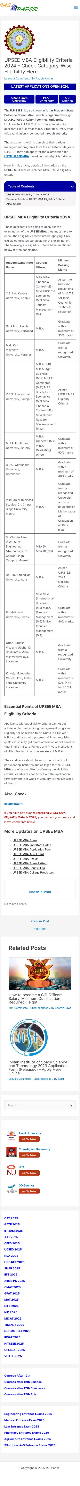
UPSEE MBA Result (25, 858)
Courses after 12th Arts (20, 1394)
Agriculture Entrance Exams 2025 (27, 1439)
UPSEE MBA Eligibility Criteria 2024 (27, 194)
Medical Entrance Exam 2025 (24, 1420)
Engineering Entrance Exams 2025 (28, 1414)
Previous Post (40, 921)
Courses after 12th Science (23, 1382)
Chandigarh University (19, 99)
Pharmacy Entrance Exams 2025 (26, 1432)
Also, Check (13, 204)
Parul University (47, 99)
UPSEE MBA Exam (25, 840)
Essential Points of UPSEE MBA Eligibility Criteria (35, 199)
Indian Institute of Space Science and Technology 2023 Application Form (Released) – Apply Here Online (38, 1067)
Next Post (39, 929)
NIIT (21, 1167)
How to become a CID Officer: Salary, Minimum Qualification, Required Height (35, 998)
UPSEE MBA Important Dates (32, 845)
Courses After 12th (17, 1375)
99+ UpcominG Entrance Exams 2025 (30, 1445)
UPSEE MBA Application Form (32, 849)
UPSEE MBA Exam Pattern (30, 863)
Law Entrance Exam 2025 (21, 1426)
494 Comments (18, 1007)
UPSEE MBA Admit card (28, 854)
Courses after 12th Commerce (24, 1388)
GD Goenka (67, 99)
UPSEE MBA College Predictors (33, 872)
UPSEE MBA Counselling (29, 868)
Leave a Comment (16, 78)
